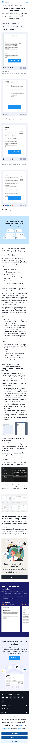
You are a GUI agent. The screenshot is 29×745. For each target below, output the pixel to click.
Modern (12, 29)
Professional (15, 26)
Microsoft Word (15, 23)
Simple (22, 26)
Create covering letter (9, 577)
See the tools (14, 657)
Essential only (15, 737)
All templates (6, 23)
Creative (5, 29)
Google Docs (6, 26)
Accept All (15, 733)
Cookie (19, 728)
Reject (21, 725)
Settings (14, 741)
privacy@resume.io (5, 728)
